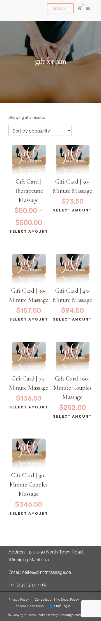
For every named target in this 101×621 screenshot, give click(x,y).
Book (60, 8)
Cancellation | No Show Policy (57, 599)
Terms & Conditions (28, 606)
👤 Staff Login (59, 606)
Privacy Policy (18, 599)
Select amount (28, 231)
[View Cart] (80, 8)
